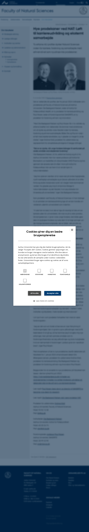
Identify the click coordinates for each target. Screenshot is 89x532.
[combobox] (72, 230)
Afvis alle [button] (34, 293)
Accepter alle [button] (53, 293)
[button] (44, 301)
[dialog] (44, 266)
